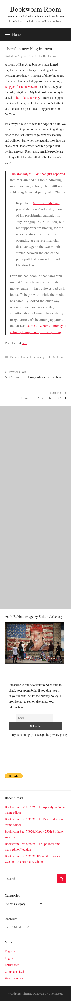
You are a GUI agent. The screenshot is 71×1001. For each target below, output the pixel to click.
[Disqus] (35, 455)
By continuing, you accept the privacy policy (39, 734)
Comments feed (14, 971)
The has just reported (37, 173)
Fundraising (37, 357)
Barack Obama (19, 357)
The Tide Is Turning (26, 97)
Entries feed (12, 965)
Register (10, 951)
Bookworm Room (35, 9)
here (24, 343)
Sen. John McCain (46, 202)
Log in (9, 958)
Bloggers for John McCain (21, 86)
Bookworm (50, 56)
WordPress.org (14, 978)
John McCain (54, 357)
